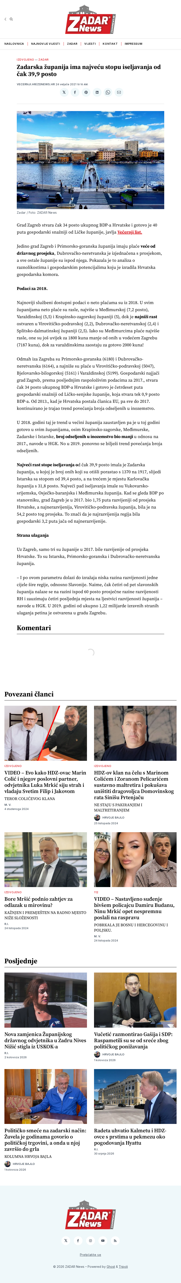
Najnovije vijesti (45, 43)
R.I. (6, 924)
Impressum (133, 43)
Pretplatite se (90, 1255)
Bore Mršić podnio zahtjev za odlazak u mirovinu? (38, 902)
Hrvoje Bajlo (113, 817)
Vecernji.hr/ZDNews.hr (36, 84)
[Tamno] (6, 19)
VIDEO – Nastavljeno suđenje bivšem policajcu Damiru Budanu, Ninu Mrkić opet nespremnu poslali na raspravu (134, 908)
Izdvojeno (25, 59)
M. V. (7, 804)
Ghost (111, 1266)
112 (96, 892)
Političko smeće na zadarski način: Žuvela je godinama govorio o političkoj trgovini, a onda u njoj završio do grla (45, 1140)
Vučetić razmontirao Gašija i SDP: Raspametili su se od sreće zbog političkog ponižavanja (133, 1040)
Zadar (72, 43)
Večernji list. (129, 232)
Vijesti (90, 43)
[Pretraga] (11, 19)
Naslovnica (14, 43)
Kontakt (110, 43)
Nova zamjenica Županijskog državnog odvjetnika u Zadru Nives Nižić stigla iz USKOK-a (45, 1040)
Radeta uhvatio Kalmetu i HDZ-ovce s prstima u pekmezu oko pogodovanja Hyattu (130, 1136)
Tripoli (123, 1266)
